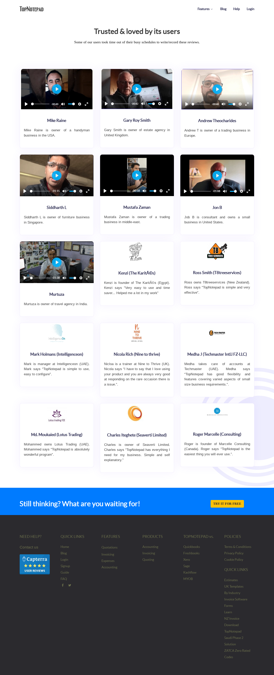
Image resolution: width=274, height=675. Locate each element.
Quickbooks (191, 547)
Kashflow (189, 572)
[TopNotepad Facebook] (63, 585)
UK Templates (234, 586)
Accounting (109, 567)
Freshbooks (191, 553)
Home (65, 547)
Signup (65, 566)
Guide (65, 572)
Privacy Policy (234, 553)
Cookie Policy (233, 559)
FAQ (64, 579)
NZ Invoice (231, 618)
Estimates (231, 580)
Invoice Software (235, 599)
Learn (228, 612)
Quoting (148, 559)
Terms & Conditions (237, 547)
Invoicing (107, 554)
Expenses (108, 561)
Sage (186, 566)
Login (64, 559)
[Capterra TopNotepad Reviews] (35, 564)
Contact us (29, 547)
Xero (186, 559)
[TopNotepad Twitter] (70, 585)
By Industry (232, 593)
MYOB (188, 579)
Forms (228, 605)
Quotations (109, 547)
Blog (64, 553)
